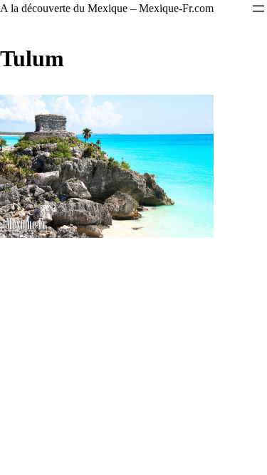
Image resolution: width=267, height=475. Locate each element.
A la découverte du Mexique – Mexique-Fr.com (107, 8)
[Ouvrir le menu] (258, 8)
